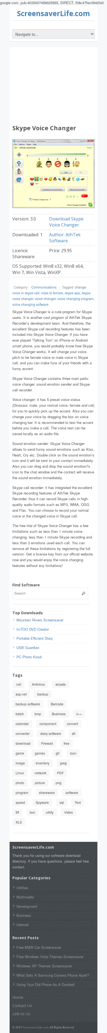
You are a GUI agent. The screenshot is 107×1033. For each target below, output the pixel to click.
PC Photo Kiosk (29, 656)
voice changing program (75, 298)
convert (72, 723)
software (72, 792)
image (20, 763)
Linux (20, 772)
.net (18, 684)
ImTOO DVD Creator (32, 629)
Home (17, 997)
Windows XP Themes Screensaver (44, 965)
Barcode (57, 704)
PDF (60, 772)
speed (20, 802)
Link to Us (21, 1013)
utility (50, 812)
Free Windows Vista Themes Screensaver (49, 956)
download (23, 743)
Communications (44, 287)
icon (73, 753)
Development (26, 906)
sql (62, 802)
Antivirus (38, 684)
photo (20, 782)
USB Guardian (27, 647)
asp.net (21, 694)
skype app (72, 292)
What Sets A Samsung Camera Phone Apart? (52, 975)
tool (32, 812)
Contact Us (22, 1005)
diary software (50, 733)
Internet (22, 924)
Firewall (47, 743)
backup (42, 694)
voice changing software (30, 304)
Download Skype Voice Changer (66, 222)
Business (59, 713)
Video (68, 812)
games (40, 753)
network (40, 772)
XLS (19, 822)
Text (78, 802)
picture (40, 782)
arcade (60, 684)
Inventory (42, 763)
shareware (47, 792)
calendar (22, 723)
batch (20, 713)
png (58, 782)
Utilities (22, 887)
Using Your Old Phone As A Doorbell (45, 984)
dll (73, 733)
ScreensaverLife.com (53, 13)
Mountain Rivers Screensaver (39, 619)
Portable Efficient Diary (34, 638)
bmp (38, 713)
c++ (79, 713)
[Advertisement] (53, 87)
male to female (52, 292)
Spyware (42, 802)
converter (23, 733)
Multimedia (25, 897)
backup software (28, 704)
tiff (17, 812)
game (20, 753)
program (22, 792)
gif (57, 753)
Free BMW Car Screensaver (38, 947)
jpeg (63, 763)
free (66, 743)
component (48, 723)
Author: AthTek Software (65, 238)
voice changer (45, 298)
